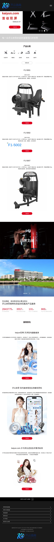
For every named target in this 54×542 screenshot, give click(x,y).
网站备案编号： (23, 531)
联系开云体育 (27, 521)
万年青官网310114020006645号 (27, 529)
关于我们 (27, 519)
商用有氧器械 (27, 507)
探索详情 (25, 256)
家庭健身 (27, 513)
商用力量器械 (27, 510)
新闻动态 (27, 516)
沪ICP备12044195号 (30, 531)
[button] (39, 30)
